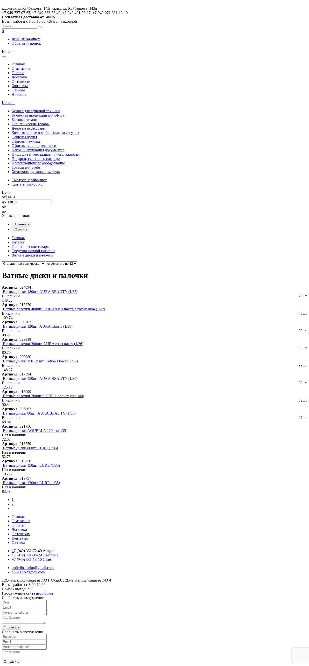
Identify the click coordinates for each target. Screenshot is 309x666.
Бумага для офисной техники (36, 111)
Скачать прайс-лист (28, 184)
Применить (21, 224)
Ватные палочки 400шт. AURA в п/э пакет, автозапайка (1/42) (54, 309)
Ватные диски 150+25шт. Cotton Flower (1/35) (40, 361)
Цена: (6, 192)
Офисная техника (26, 141)
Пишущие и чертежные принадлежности (45, 154)
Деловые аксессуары (29, 128)
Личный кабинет (26, 39)
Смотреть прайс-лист (29, 180)
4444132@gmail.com (28, 572)
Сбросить (20, 229)
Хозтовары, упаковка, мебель (36, 172)
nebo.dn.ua (44, 593)
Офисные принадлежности (34, 146)
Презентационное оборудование (38, 163)
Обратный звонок (26, 43)
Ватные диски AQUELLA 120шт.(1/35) (35, 431)
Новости (19, 94)
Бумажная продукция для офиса (38, 115)
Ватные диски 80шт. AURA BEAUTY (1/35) (39, 413)
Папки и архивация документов (38, 150)
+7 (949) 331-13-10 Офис (32, 559)
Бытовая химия (24, 120)
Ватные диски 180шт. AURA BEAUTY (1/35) (40, 292)
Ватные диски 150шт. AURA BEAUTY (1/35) (40, 378)
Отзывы (18, 90)
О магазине (21, 68)
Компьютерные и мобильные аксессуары (45, 133)
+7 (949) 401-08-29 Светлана (35, 555)
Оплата (18, 73)
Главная (18, 64)
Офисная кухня (24, 137)
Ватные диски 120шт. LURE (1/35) (31, 483)
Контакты (20, 86)
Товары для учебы (27, 167)
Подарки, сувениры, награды (36, 159)
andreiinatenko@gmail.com (33, 568)
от (4, 197)
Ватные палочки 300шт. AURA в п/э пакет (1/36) (43, 344)
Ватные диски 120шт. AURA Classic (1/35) (37, 326)
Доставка (19, 77)
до (4, 202)
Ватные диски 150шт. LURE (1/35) (31, 465)
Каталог (8, 103)
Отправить (11, 627)
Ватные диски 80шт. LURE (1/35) (30, 448)
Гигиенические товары (30, 124)
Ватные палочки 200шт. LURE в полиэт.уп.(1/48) (43, 396)
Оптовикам (21, 81)
